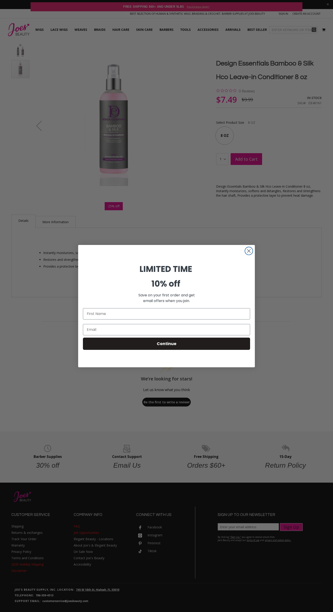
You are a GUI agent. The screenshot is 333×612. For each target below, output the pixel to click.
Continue (166, 343)
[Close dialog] (249, 251)
